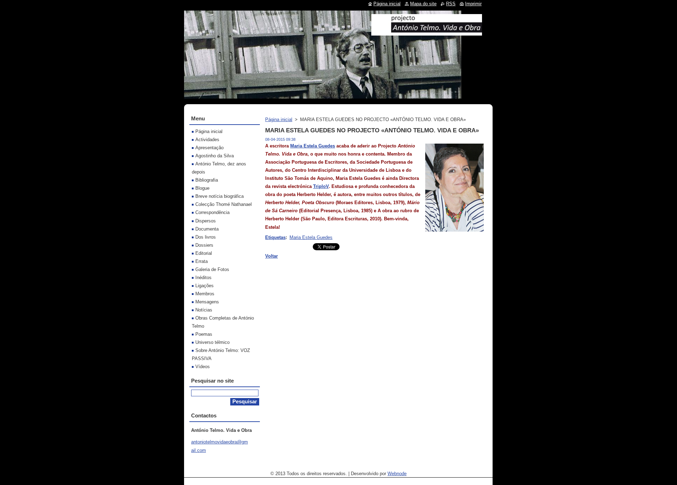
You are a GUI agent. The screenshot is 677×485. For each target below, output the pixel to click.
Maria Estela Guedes (312, 146)
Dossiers (204, 245)
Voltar (271, 256)
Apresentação (209, 147)
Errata (201, 261)
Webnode (397, 473)
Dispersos (205, 220)
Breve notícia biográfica (219, 196)
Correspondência (212, 212)
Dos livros (205, 237)
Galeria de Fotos (212, 269)
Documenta (207, 229)
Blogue (202, 188)
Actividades (207, 139)
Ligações (204, 285)
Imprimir (473, 3)
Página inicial (278, 119)
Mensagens (207, 301)
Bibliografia (206, 180)
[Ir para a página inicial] (426, 32)
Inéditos (203, 277)
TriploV (321, 186)
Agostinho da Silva (214, 155)
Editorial (203, 253)
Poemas (203, 334)
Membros (204, 293)
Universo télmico (212, 342)
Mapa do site (423, 3)
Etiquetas (275, 237)
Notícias (203, 310)
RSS (451, 3)
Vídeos (202, 366)
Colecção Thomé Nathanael (223, 204)
